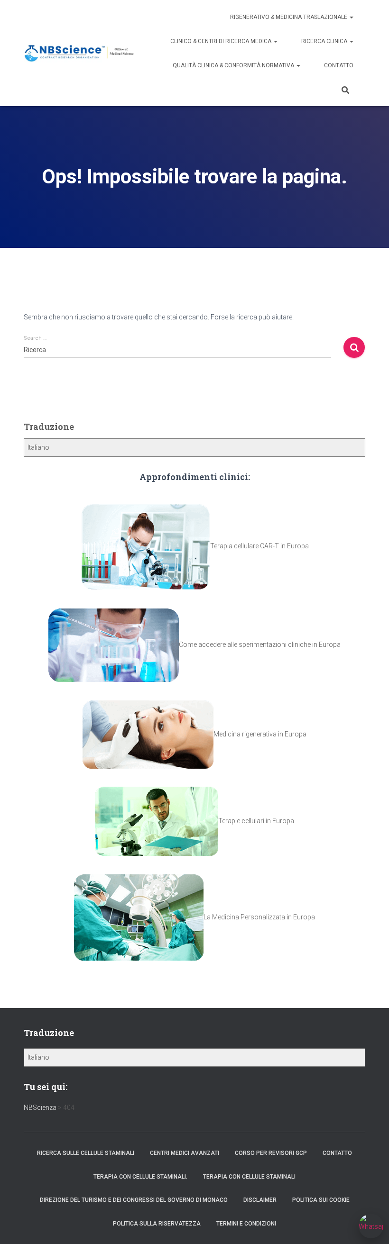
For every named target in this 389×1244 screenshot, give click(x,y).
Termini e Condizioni (246, 1223)
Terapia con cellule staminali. (140, 1176)
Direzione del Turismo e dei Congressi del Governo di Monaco (134, 1200)
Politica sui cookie (321, 1200)
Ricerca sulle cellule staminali (85, 1153)
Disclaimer (260, 1200)
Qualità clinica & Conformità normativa (234, 65)
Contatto (338, 65)
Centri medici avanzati (184, 1153)
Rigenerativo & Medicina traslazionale (289, 17)
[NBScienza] (79, 53)
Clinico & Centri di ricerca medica (221, 41)
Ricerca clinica (325, 41)
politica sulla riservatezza (157, 1223)
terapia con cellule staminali (249, 1176)
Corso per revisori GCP (271, 1153)
